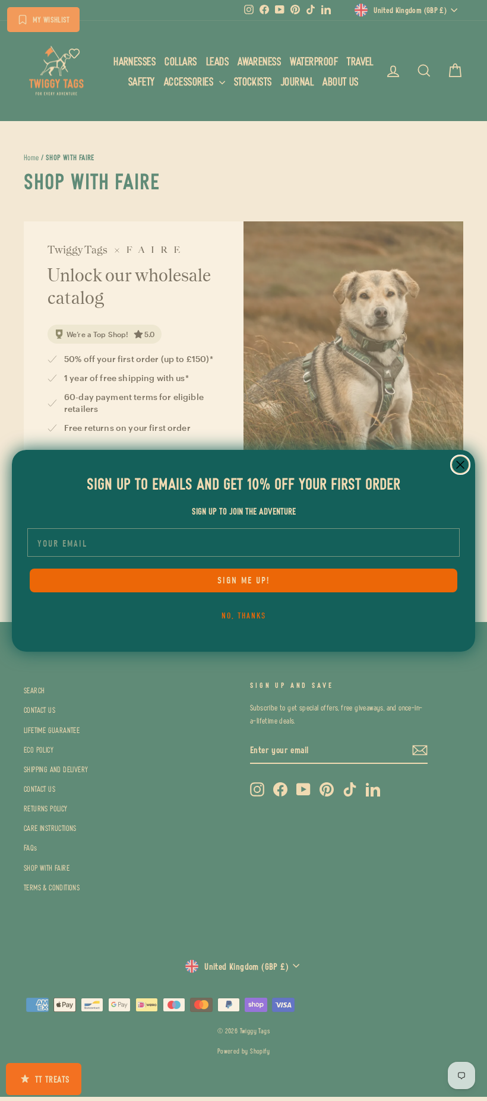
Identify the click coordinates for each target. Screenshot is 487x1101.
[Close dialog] (460, 465)
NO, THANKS (244, 616)
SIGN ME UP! (243, 580)
